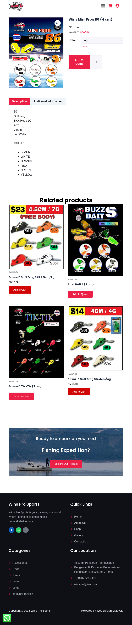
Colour (73, 40)
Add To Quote (79, 62)
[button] (103, 6)
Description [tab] (19, 101)
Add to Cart (19, 289)
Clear (84, 47)
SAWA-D (84, 31)
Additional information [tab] (48, 101)
